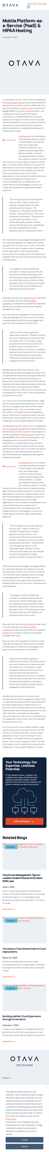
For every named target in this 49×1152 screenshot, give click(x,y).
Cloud (6, 1078)
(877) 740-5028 (39, 3)
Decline (24, 1146)
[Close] (46, 1086)
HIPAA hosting (28, 108)
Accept (24, 1139)
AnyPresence (24, 136)
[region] (24, 1118)
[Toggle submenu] (11, 1078)
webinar (25, 415)
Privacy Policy (11, 1119)
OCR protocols (29, 298)
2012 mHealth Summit (15, 102)
